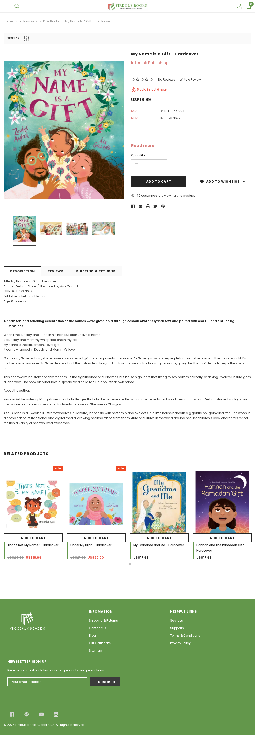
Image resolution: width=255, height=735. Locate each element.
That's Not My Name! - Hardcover (32, 545)
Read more (142, 145)
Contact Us (97, 628)
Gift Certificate (100, 643)
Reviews (56, 271)
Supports (177, 628)
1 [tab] (125, 564)
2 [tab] (130, 564)
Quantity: (138, 155)
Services (176, 621)
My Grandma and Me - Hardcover (158, 545)
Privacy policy (180, 643)
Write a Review (190, 79)
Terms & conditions (185, 635)
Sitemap (95, 650)
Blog (92, 635)
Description (22, 271)
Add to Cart (33, 538)
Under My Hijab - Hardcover (90, 545)
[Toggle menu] (7, 6)
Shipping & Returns (96, 271)
